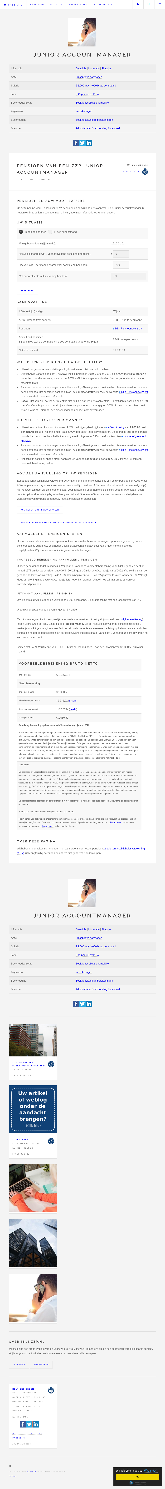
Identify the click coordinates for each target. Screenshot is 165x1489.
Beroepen (56, 5)
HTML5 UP (31, 1471)
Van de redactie (104, 5)
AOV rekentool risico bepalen (40, 510)
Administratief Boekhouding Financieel (98, 128)
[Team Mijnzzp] (51, 1064)
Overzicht (81, 68)
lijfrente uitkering (132, 619)
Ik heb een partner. (35, 232)
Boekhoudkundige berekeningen (94, 119)
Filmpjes (106, 68)
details (72, 700)
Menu (160, 4)
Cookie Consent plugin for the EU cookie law (138, 1482)
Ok (137, 1477)
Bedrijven (37, 5)
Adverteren (20, 1139)
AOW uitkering (116, 427)
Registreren (41, 1364)
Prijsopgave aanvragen (89, 77)
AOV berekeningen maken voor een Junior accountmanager (59, 522)
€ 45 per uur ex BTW (87, 94)
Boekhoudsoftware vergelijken (93, 102)
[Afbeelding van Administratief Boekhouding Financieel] (33, 1041)
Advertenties (78, 5)
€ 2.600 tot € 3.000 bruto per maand (96, 85)
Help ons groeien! (25, 1389)
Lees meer (19, 1364)
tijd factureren (114, 822)
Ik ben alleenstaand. (65, 232)
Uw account (137, 4)
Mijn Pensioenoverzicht (128, 328)
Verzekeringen (84, 111)
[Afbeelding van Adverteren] (33, 1110)
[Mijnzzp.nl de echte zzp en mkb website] (82, 32)
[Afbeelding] (33, 1188)
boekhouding (48, 826)
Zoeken (149, 4)
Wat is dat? (151, 1470)
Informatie (94, 68)
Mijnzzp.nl (13, 5)
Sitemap (13, 1476)
